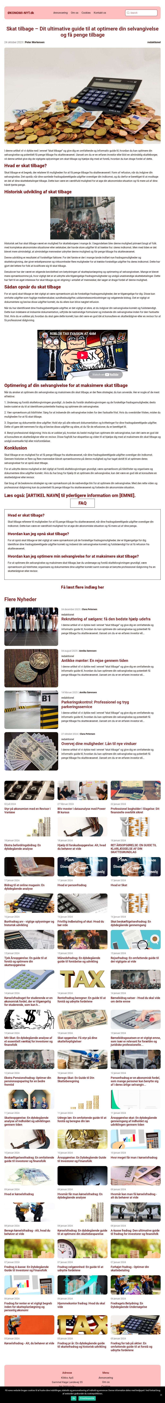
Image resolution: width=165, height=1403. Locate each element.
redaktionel (154, 42)
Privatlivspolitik (87, 1398)
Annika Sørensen (88, 651)
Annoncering (60, 12)
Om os (74, 12)
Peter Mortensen (34, 42)
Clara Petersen (89, 609)
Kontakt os (100, 12)
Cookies (86, 12)
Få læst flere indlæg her (82, 587)
